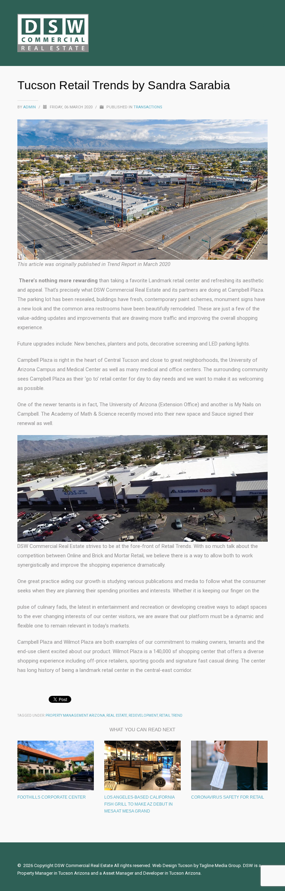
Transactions (147, 107)
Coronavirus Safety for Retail (227, 797)
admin (30, 107)
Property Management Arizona (75, 715)
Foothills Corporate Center (51, 797)
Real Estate (116, 715)
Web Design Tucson (172, 865)
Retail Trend (170, 715)
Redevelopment (143, 715)
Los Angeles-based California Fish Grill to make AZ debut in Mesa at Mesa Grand (139, 804)
